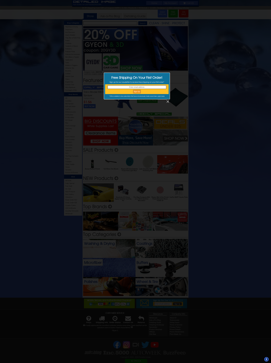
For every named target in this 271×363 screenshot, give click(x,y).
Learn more (161, 96)
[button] (266, 359)
